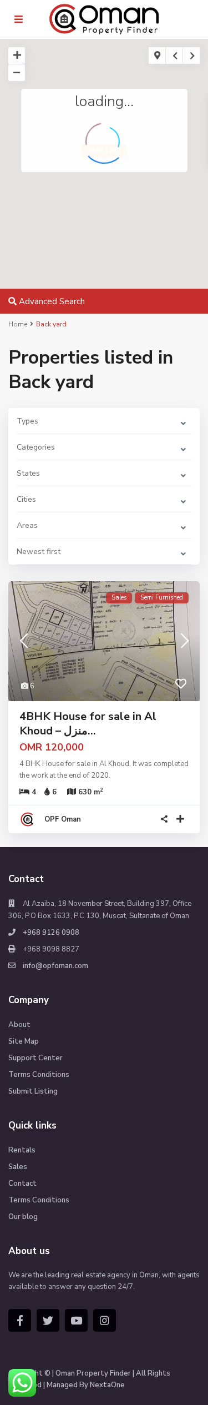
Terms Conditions (38, 1075)
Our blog (23, 1217)
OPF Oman (62, 819)
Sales (17, 1167)
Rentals (21, 1150)
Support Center (35, 1058)
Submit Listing (33, 1091)
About (19, 1025)
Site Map (23, 1041)
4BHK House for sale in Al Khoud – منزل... (87, 723)
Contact (22, 1184)
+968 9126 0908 (51, 933)
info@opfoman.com (55, 966)
